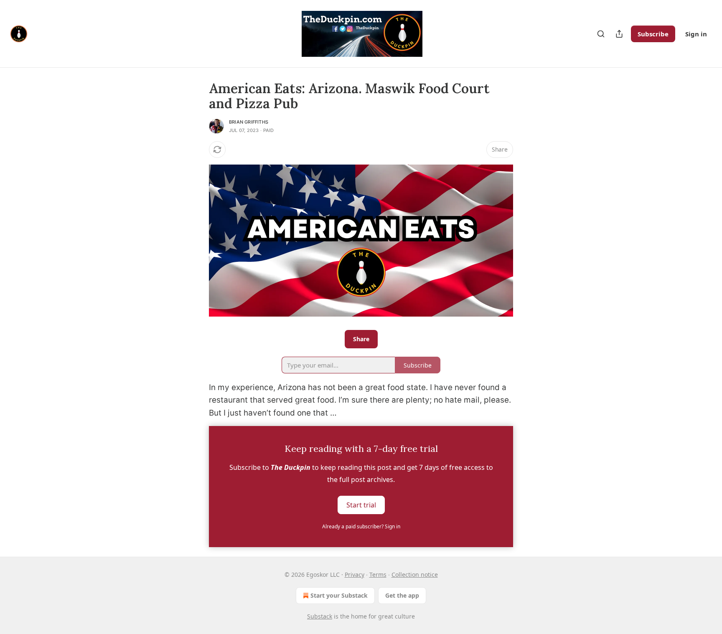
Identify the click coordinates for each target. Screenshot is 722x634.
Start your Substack (339, 595)
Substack (319, 616)
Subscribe (653, 34)
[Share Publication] (619, 33)
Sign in (696, 34)
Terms (377, 574)
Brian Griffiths (248, 122)
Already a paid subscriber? (361, 526)
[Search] (600, 33)
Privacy (354, 574)
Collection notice (415, 574)
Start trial (361, 505)
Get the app (402, 595)
